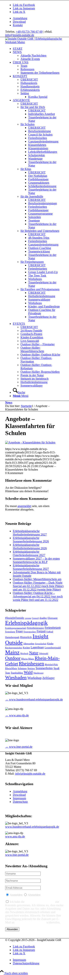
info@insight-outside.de (19, 35)
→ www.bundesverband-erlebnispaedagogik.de (34, 699)
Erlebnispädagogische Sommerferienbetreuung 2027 (31, 567)
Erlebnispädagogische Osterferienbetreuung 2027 (29, 553)
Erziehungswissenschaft (15, 628)
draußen (43, 618)
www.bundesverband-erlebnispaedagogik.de (32, 826)
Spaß (56, 668)
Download (19, 21)
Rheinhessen (31, 663)
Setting (31, 668)
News (8, 402)
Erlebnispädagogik (26, 623)
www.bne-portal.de (17, 854)
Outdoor (13, 658)
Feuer (19, 631)
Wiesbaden (16, 677)
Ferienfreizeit (53, 628)
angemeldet (24, 506)
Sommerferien (44, 668)
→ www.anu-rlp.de (17, 715)
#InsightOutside (14, 617)
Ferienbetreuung (35, 627)
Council (35, 618)
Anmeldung (20, 18)
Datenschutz (20, 801)
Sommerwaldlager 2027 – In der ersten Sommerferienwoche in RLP (36, 560)
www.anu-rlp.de (15, 836)
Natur (33, 653)
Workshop (34, 678)
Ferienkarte (10, 632)
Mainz (12, 652)
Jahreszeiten (28, 643)
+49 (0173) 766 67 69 (29, 31)
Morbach (24, 653)
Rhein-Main (27, 658)
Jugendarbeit (40, 644)
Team (7, 673)
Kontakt (18, 25)
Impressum (19, 798)
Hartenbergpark (12, 637)
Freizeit (41, 631)
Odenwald (43, 653)
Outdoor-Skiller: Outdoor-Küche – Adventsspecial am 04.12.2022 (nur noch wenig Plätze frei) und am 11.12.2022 (38, 596)
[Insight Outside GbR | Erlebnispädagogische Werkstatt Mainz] (34, 42)
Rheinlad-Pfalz (51, 664)
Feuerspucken (30, 632)
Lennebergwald (53, 647)
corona (28, 618)
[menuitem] (38, 18)
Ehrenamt (53, 618)
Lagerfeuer (37, 647)
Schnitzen (22, 668)
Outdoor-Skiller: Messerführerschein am (37, 579)
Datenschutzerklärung (39, 901)
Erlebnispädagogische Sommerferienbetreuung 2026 (31, 539)
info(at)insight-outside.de (30, 773)
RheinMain (11, 668)
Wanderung (38, 673)
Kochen (26, 647)
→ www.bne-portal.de (18, 746)
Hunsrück (26, 637)
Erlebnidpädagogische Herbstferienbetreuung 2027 (30, 532)
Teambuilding (17, 673)
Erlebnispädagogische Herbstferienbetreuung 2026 (30, 546)
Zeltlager (48, 678)
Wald (28, 672)
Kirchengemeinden (13, 648)
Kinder (50, 643)
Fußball (49, 632)
